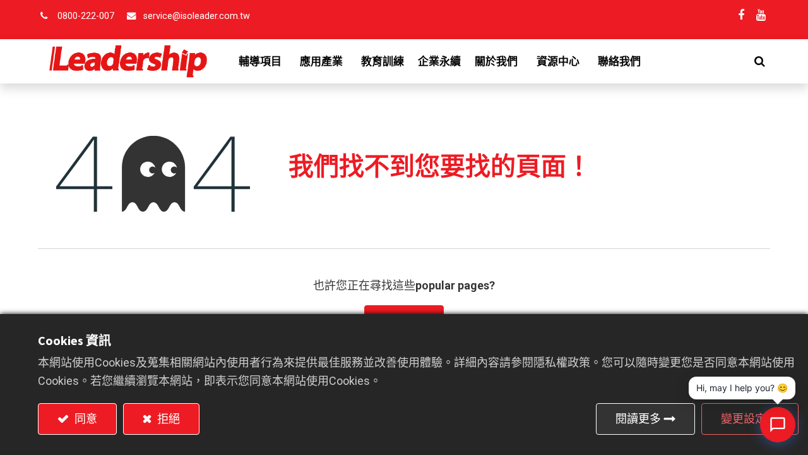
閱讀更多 (638, 418)
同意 (84, 418)
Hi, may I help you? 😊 (742, 387)
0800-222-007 (85, 16)
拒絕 (167, 418)
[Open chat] (777, 424)
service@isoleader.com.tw (196, 16)
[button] (759, 61)
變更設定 (743, 418)
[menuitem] (382, 61)
